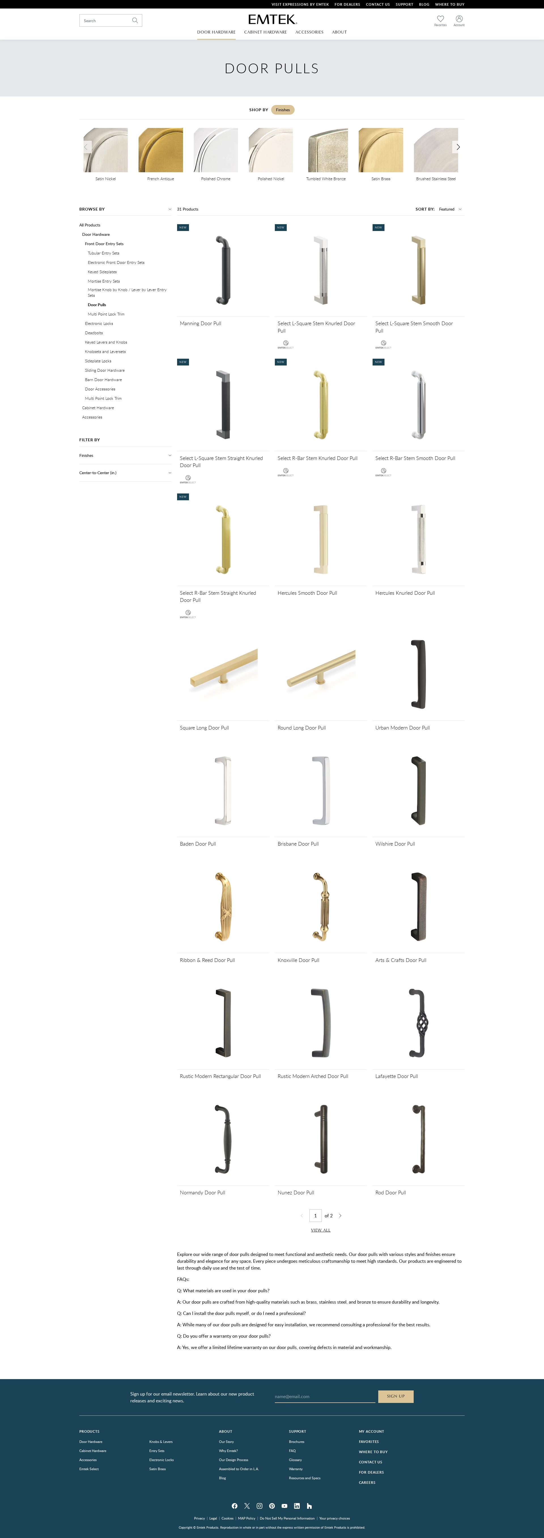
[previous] (85, 147)
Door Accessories (100, 389)
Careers (367, 1482)
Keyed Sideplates (102, 271)
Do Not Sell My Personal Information (287, 1518)
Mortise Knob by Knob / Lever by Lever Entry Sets (127, 292)
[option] (105, 155)
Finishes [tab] (283, 109)
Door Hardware (96, 234)
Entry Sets (156, 1450)
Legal (213, 1518)
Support (404, 4)
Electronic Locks (99, 323)
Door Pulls (97, 304)
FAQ (292, 1450)
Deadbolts (94, 332)
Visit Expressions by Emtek (300, 4)
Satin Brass (157, 1468)
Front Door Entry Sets (104, 243)
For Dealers (347, 4)
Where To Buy (450, 4)
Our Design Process (233, 1459)
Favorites (369, 1441)
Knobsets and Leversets (105, 351)
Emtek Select (89, 1468)
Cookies (227, 1518)
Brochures (296, 1441)
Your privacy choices (334, 1518)
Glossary (295, 1459)
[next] (458, 147)
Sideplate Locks (98, 361)
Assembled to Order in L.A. (239, 1468)
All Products (89, 225)
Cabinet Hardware (98, 407)
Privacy (199, 1518)
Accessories (92, 417)
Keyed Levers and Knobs (106, 342)
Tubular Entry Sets (103, 253)
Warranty (296, 1468)
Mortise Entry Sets (104, 281)
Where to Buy (373, 1451)
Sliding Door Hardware (105, 370)
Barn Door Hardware (103, 379)
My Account (371, 1431)
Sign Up (396, 1396)
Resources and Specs (304, 1478)
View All (321, 1230)
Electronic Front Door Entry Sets (116, 262)
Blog (424, 4)
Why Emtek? (228, 1450)
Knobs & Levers (161, 1441)
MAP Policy (246, 1518)
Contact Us (378, 4)
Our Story (226, 1441)
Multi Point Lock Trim (106, 314)
